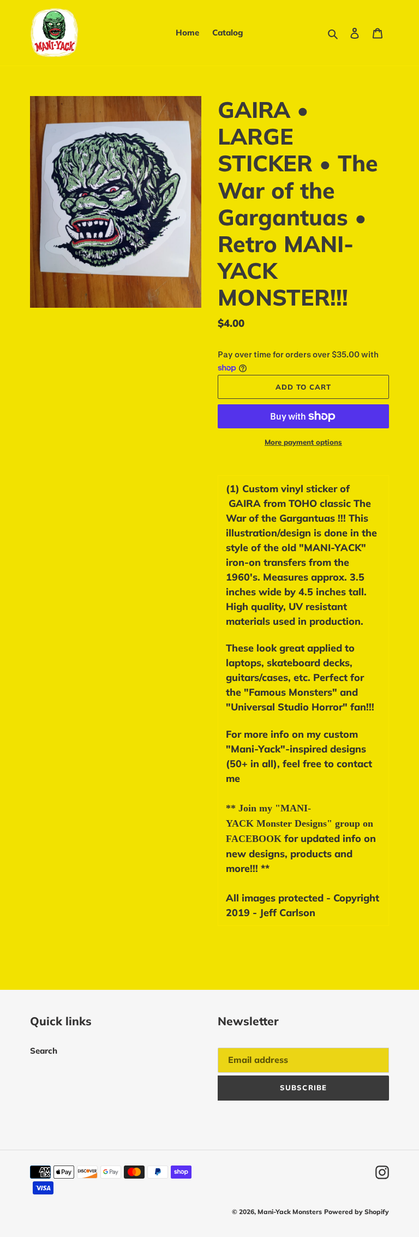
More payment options (303, 442)
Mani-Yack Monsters (290, 1212)
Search (43, 1050)
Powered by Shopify (356, 1212)
